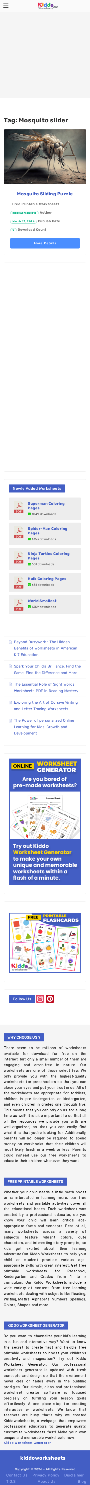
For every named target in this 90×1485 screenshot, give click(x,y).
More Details (45, 243)
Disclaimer (74, 1475)
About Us (47, 1481)
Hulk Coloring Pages (47, 578)
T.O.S (11, 1481)
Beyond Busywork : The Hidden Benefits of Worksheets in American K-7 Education (45, 648)
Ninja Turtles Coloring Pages (49, 555)
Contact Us (17, 1475)
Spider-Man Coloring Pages (48, 530)
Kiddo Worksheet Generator (27, 1443)
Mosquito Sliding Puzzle (45, 194)
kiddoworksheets (24, 212)
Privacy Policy (45, 1475)
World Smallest (42, 601)
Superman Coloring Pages (46, 505)
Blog (82, 1481)
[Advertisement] (45, 49)
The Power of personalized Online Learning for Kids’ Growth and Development (44, 726)
